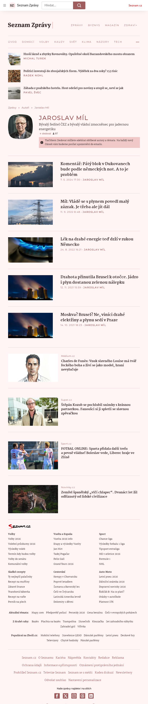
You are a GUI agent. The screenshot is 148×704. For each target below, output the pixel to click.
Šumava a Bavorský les (67, 587)
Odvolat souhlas (55, 680)
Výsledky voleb (16, 549)
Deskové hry (128, 636)
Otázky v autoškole (110, 597)
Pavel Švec (32, 92)
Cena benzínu (95, 613)
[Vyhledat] (79, 5)
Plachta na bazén (51, 622)
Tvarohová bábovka (19, 592)
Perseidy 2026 (77, 613)
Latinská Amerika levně (67, 597)
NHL (101, 564)
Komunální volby (18, 564)
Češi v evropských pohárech (121, 613)
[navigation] (5, 5)
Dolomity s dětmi (63, 602)
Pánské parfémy (90, 641)
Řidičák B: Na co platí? (111, 592)
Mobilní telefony (50, 636)
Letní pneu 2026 (108, 577)
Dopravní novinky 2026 (112, 587)
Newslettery (124, 672)
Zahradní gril (67, 627)
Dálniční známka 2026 (111, 582)
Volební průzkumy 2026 (21, 544)
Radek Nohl (33, 75)
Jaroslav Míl (93, 179)
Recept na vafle (17, 597)
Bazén (35, 622)
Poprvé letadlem (63, 582)
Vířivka (81, 627)
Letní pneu (112, 636)
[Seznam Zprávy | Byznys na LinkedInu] (91, 696)
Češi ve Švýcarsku (64, 592)
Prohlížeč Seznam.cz (27, 672)
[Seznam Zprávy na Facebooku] (57, 696)
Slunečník (84, 622)
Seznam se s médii (80, 672)
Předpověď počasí (56, 613)
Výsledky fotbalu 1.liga (112, 544)
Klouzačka (98, 622)
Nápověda (74, 658)
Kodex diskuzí (104, 672)
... (137, 40)
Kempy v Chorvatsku (65, 577)
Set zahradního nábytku (119, 622)
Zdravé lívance (16, 587)
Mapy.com (38, 613)
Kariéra (61, 658)
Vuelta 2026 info (63, 539)
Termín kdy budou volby (21, 554)
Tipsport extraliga (109, 549)
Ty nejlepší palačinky (20, 577)
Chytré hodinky (69, 641)
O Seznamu (45, 658)
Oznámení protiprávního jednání (101, 665)
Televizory (52, 641)
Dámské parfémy (93, 636)
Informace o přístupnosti (60, 665)
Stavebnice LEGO (72, 636)
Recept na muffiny (18, 582)
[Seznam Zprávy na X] (65, 696)
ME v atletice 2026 (109, 554)
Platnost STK (106, 602)
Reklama (118, 658)
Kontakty (89, 658)
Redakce (104, 658)
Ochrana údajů (32, 665)
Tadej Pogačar (61, 554)
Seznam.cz (135, 5)
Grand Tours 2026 (63, 564)
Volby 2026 (14, 539)
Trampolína (69, 622)
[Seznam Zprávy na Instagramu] (74, 696)
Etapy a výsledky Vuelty (67, 544)
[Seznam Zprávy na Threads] (82, 696)
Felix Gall (59, 559)
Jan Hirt (58, 549)
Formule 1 (104, 559)
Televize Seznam (54, 672)
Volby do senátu (17, 559)
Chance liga (105, 539)
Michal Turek (35, 58)
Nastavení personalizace (84, 680)
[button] (14, 59)
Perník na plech (17, 602)
